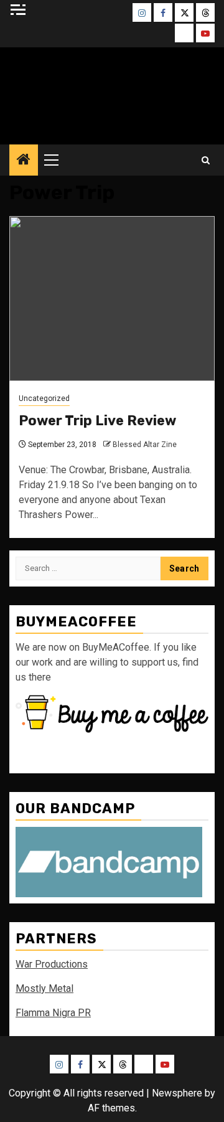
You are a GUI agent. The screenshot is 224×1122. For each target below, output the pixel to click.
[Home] (23, 160)
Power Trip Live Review (97, 420)
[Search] (205, 160)
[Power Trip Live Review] (112, 298)
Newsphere (177, 1093)
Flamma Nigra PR (53, 1013)
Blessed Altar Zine (145, 444)
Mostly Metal (44, 988)
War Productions (52, 964)
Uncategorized (44, 398)
